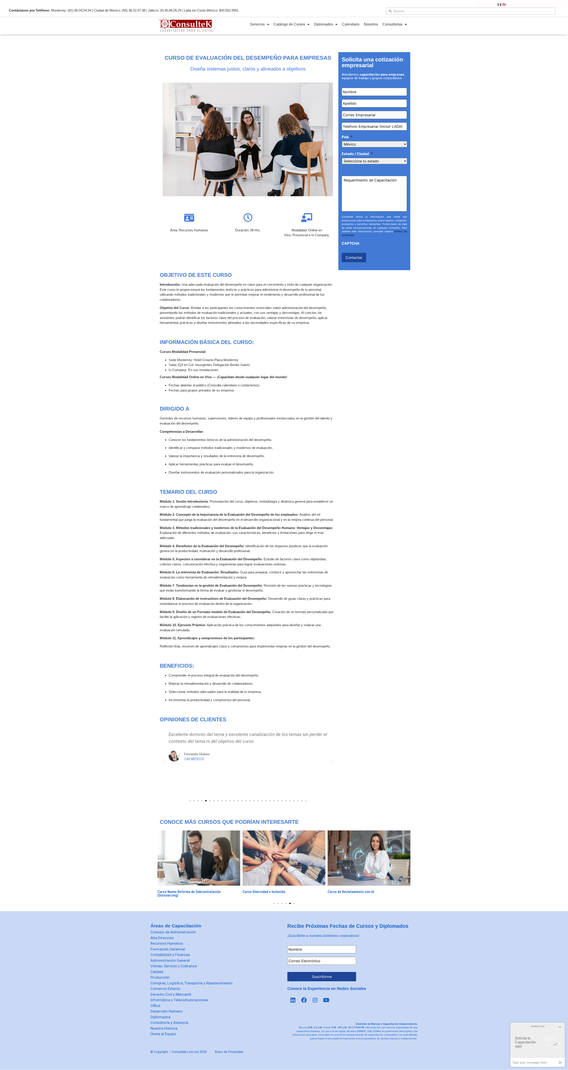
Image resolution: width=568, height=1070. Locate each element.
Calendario (350, 24)
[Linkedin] (292, 1000)
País (347, 137)
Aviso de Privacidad (229, 1052)
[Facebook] (304, 1000)
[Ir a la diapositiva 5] (290, 903)
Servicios (257, 24)
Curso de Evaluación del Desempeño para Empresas (248, 58)
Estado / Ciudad (357, 153)
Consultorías (392, 24)
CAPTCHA (350, 243)
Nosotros (371, 24)
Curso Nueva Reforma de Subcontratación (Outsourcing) (189, 893)
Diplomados (323, 24)
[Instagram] (315, 1000)
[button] (190, 800)
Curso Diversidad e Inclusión (264, 892)
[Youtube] (326, 1000)
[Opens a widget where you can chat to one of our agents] (537, 1044)
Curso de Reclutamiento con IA (351, 892)
